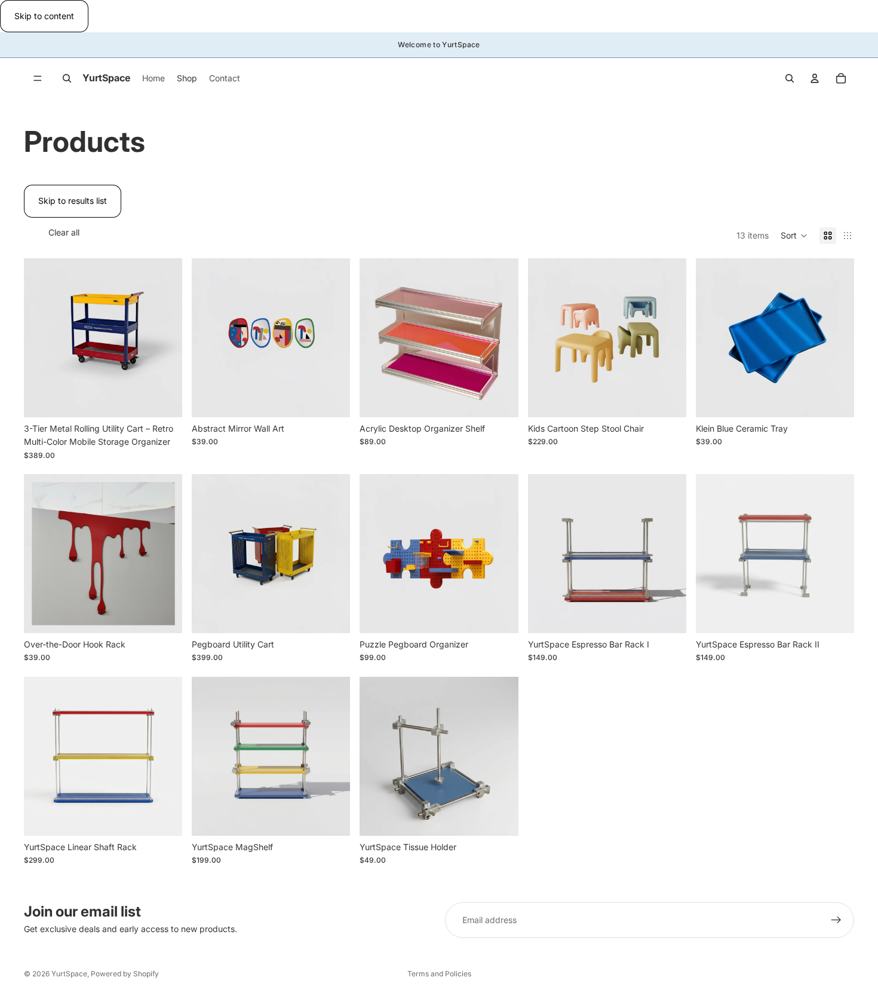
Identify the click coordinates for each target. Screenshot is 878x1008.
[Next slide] (164, 338)
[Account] (815, 78)
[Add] (332, 399)
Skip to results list (72, 201)
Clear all (63, 232)
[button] (794, 235)
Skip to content (44, 16)
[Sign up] (836, 920)
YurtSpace (69, 973)
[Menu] (37, 79)
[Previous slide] (42, 338)
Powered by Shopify (125, 973)
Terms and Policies (439, 973)
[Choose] (163, 399)
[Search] (67, 78)
